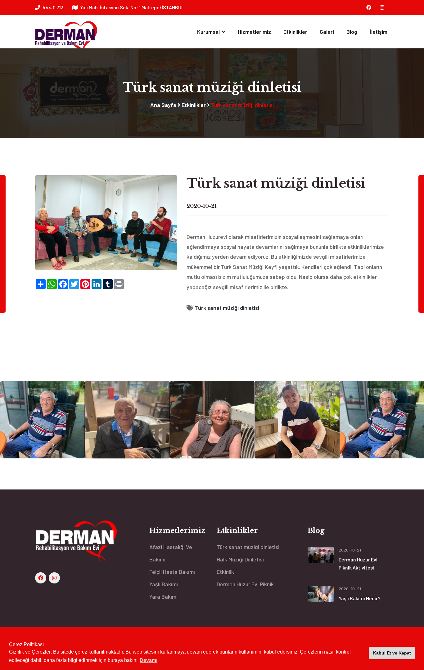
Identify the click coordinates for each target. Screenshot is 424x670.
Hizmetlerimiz (254, 31)
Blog (351, 31)
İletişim (378, 31)
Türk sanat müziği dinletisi (227, 307)
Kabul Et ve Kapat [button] (392, 652)
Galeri (327, 31)
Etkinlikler (295, 31)
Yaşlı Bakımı (163, 584)
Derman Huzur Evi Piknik (245, 584)
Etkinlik (225, 571)
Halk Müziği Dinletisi (240, 559)
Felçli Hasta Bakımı (172, 571)
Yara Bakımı (163, 596)
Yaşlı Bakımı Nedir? (359, 598)
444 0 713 (53, 7)
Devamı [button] (148, 660)
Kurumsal (209, 31)
